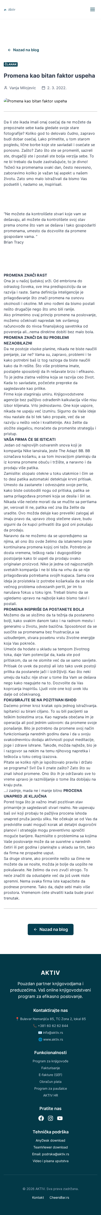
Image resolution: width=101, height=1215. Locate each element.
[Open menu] (92, 9)
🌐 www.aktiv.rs (50, 1039)
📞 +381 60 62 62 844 (50, 1026)
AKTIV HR (50, 1095)
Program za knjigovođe (50, 1061)
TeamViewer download (50, 1147)
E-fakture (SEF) (50, 1075)
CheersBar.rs (59, 1197)
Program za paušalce (50, 1088)
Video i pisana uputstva (51, 1161)
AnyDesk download (50, 1140)
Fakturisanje (50, 1068)
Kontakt (38, 1197)
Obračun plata (50, 1082)
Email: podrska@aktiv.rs (50, 1154)
